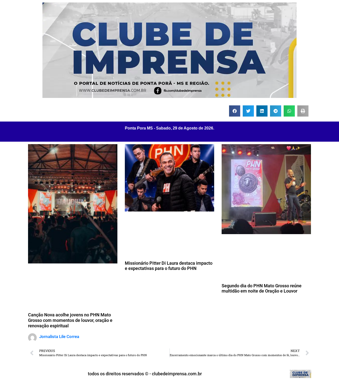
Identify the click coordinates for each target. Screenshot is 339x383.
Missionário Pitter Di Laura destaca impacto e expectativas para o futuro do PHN (168, 265)
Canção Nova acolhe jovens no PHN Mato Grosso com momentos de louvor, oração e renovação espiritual (70, 320)
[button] (234, 111)
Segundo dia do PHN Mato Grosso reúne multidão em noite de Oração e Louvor (262, 288)
